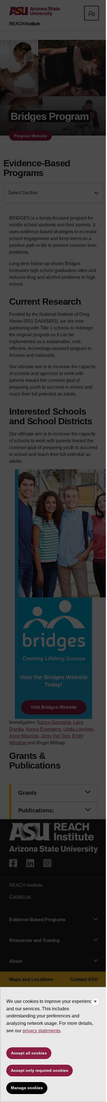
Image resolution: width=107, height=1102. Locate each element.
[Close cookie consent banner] (95, 1002)
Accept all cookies (29, 1053)
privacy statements (41, 1030)
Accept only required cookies (39, 1070)
